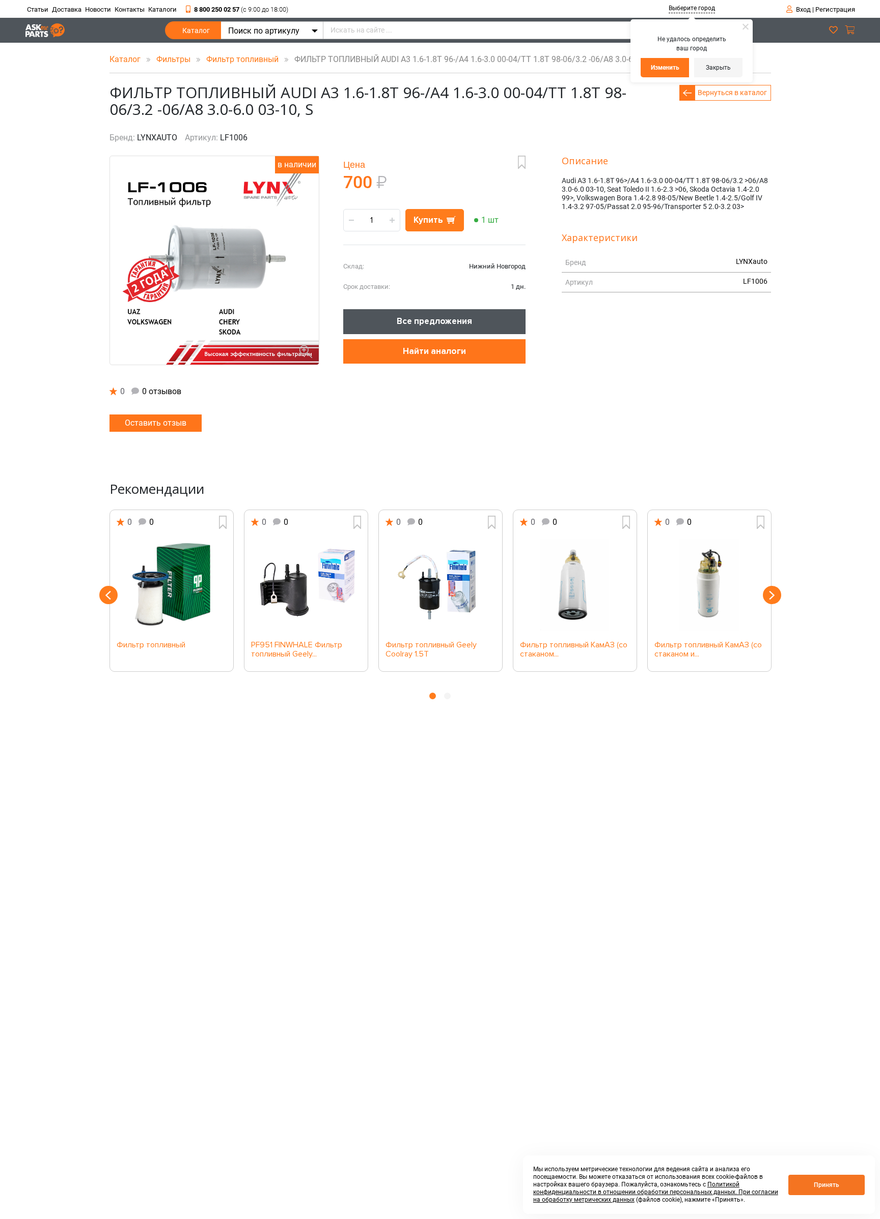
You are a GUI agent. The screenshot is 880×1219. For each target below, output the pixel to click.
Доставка (66, 9)
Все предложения (434, 321)
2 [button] (447, 696)
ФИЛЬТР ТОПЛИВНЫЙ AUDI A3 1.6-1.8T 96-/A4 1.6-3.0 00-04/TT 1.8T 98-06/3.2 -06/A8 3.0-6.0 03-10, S (479, 59)
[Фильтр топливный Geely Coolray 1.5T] (441, 585)
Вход (803, 9)
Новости (98, 9)
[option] (171, 591)
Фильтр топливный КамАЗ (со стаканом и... (708, 650)
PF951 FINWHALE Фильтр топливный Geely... (296, 650)
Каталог (196, 30)
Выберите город (692, 8)
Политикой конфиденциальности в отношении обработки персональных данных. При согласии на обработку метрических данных (655, 1192)
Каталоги (162, 9)
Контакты (130, 9)
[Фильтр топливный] (172, 585)
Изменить (665, 67)
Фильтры (174, 59)
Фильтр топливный (243, 59)
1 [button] (432, 696)
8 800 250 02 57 (241, 9)
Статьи (37, 9)
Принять (826, 1184)
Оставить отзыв (155, 423)
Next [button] (772, 595)
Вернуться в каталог (732, 92)
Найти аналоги (434, 351)
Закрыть (718, 67)
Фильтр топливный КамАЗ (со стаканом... (573, 650)
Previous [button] (108, 595)
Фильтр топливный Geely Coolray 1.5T (431, 650)
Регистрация (835, 9)
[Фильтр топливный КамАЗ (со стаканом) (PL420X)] (575, 585)
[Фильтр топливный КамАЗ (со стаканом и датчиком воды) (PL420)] (709, 585)
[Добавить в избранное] (522, 162)
